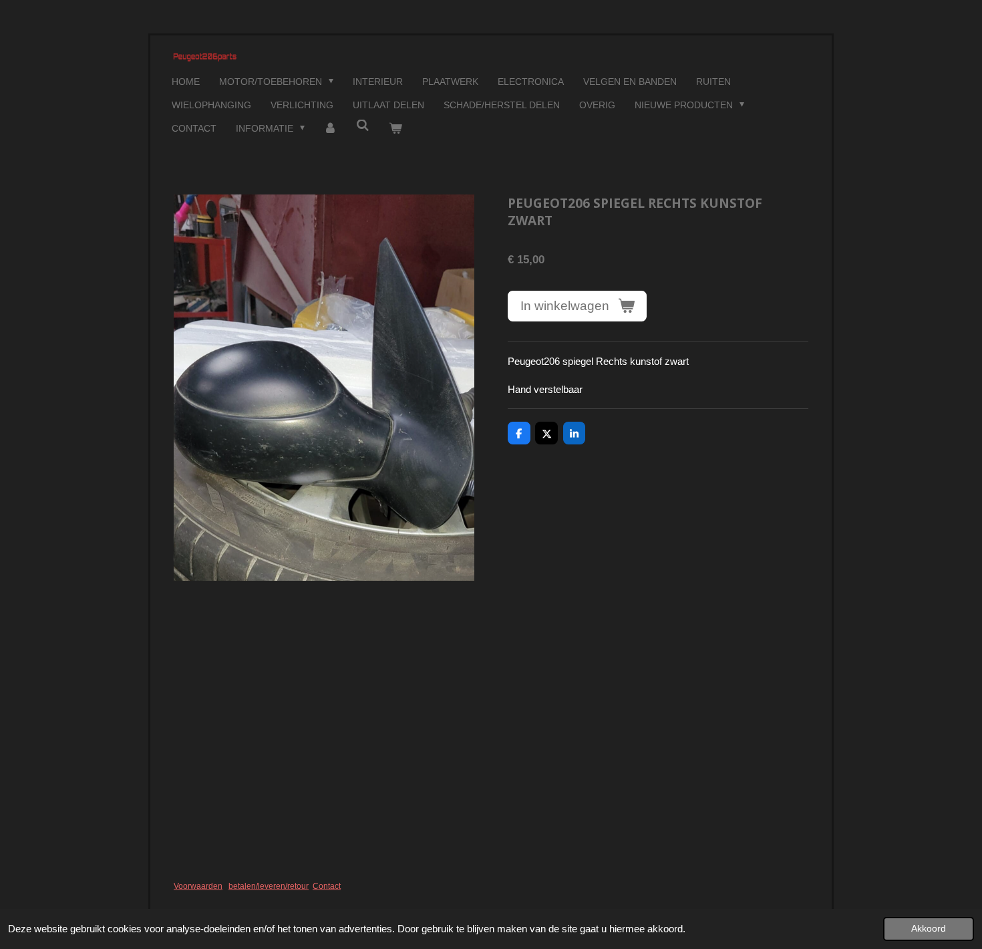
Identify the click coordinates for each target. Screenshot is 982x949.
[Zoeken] (362, 125)
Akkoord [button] (928, 929)
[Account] (330, 128)
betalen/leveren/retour (268, 886)
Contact (327, 886)
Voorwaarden (198, 886)
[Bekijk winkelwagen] (395, 128)
